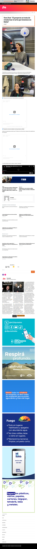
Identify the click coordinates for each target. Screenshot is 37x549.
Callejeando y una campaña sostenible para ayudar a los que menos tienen (9, 228)
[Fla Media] (6, 198)
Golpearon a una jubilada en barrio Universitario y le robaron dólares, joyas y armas (26, 215)
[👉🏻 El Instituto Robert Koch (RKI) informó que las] (18, 309)
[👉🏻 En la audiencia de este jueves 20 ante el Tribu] (7, 309)
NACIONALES (4, 532)
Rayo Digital (19, 545)
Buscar (3, 269)
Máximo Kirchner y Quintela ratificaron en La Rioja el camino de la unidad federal (27, 244)
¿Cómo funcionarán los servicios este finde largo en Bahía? (9, 215)
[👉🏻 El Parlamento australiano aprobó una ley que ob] (29, 298)
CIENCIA (3, 515)
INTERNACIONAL (4, 527)
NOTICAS (3, 534)
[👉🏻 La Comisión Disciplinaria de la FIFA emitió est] (29, 287)
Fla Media (5, 24)
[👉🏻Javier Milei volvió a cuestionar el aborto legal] (7, 287)
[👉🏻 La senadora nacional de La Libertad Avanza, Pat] (29, 309)
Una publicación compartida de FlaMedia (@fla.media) (14, 126)
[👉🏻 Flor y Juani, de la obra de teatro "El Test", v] (18, 287)
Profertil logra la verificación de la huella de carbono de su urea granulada (9, 257)
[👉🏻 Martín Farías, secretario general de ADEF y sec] (7, 298)
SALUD (3, 539)
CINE (3, 517)
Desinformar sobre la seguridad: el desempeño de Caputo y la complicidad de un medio (10, 244)
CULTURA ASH (4, 520)
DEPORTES (3, 522)
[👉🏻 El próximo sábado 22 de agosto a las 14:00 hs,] (18, 298)
